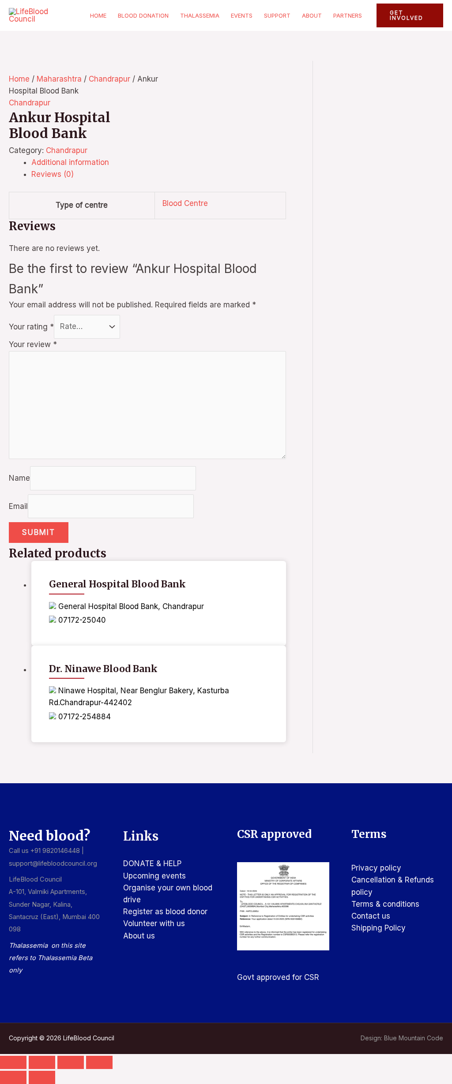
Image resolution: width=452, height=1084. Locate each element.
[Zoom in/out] (13, 1062)
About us (139, 935)
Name (19, 478)
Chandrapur (109, 79)
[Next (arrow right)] (42, 1077)
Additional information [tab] (70, 162)
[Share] (70, 1062)
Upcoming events (154, 875)
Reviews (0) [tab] (52, 174)
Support (277, 15)
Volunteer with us (154, 923)
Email (18, 505)
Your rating (31, 326)
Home (98, 15)
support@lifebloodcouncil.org (53, 863)
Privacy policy (376, 867)
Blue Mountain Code (413, 1038)
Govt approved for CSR (278, 977)
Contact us (370, 916)
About (312, 15)
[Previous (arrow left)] (13, 1077)
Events (241, 15)
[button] (410, 15)
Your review (33, 344)
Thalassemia (199, 15)
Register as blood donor (165, 911)
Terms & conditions (385, 904)
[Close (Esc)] (99, 1062)
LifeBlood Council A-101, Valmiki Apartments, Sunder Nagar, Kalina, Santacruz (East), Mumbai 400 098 (54, 904)
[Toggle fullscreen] (42, 1062)
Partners (347, 15)
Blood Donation (143, 15)
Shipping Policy (378, 927)
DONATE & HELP (152, 863)
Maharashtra (59, 79)
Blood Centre (185, 203)
